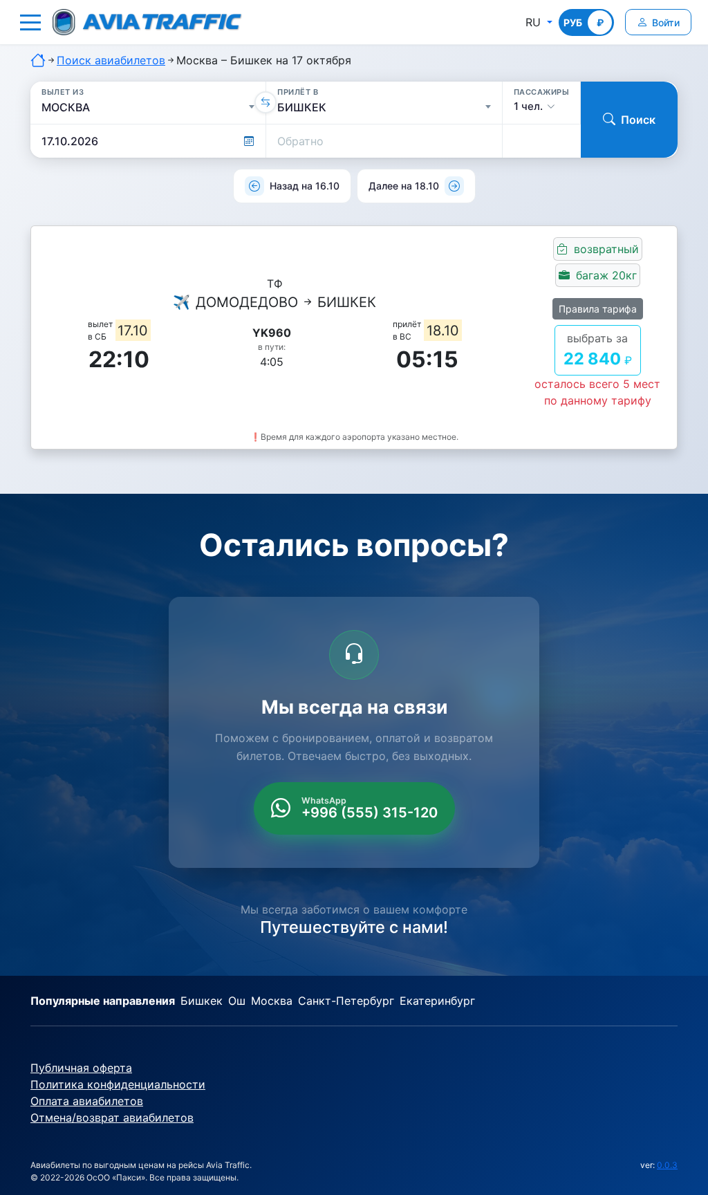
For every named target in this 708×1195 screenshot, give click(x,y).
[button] (30, 22)
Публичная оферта (81, 1068)
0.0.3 (667, 1165)
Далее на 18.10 (404, 186)
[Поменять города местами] (265, 102)
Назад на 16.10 (304, 186)
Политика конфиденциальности (117, 1084)
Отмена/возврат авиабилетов (112, 1117)
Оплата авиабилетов (86, 1101)
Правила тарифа (598, 309)
